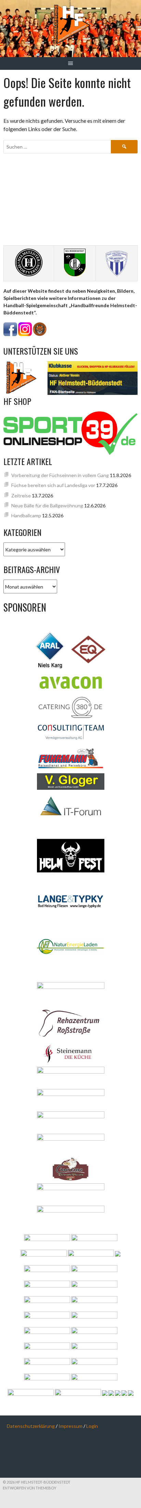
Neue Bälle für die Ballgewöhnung (47, 505)
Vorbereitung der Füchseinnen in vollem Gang (60, 475)
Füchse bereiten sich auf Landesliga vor (53, 485)
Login (92, 1426)
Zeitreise (21, 495)
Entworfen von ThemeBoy (29, 1488)
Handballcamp (26, 515)
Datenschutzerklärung (31, 1426)
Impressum (70, 1426)
